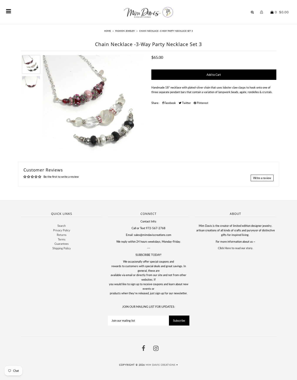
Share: (155, 103)
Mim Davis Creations (160, 364)
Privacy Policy (61, 230)
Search (61, 225)
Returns (62, 235)
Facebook (170, 103)
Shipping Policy (61, 248)
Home (107, 31)
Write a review (262, 178)
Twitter (186, 103)
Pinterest (202, 103)
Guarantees (61, 243)
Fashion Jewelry (125, 31)
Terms (61, 239)
